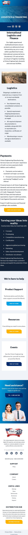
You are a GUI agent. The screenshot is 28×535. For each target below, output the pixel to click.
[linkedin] (16, 453)
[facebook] (7, 453)
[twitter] (11, 453)
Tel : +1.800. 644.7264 (14, 395)
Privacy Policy (8, 532)
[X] (16, 26)
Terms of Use (17, 532)
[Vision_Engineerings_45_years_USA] (14, 428)
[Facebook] (12, 26)
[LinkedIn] (19, 26)
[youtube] (21, 453)
